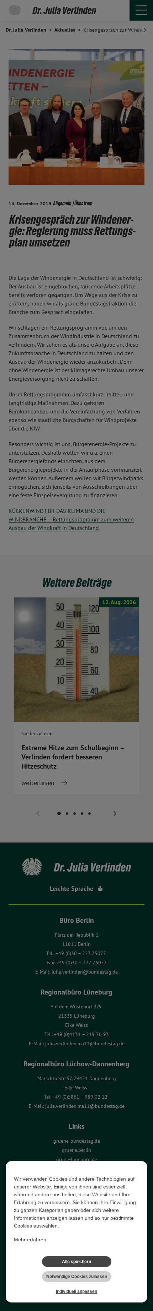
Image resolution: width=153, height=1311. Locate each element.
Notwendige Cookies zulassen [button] (76, 1276)
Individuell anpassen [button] (76, 1291)
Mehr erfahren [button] (30, 1239)
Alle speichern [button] (76, 1261)
